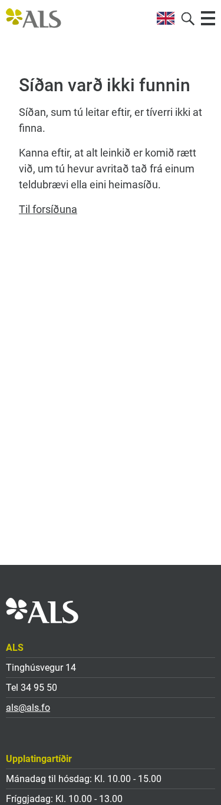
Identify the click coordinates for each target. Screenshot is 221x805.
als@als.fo (28, 707)
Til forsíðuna (48, 209)
